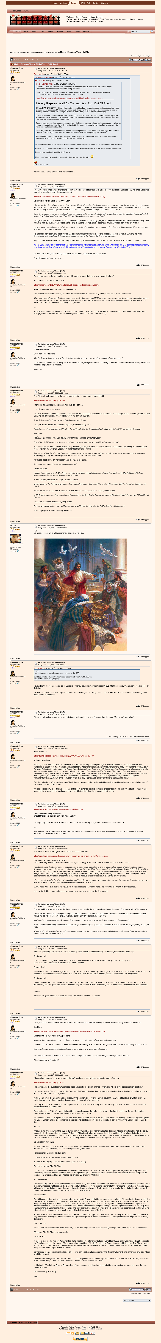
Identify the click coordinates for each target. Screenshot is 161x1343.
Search (50, 31)
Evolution (99, 21)
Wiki (83, 3)
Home (55, 3)
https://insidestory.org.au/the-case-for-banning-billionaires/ (58, 809)
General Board (53, 52)
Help (42, 31)
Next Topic (146, 56)
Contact (104, 3)
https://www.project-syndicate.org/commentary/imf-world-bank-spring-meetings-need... (70, 98)
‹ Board (20, 1322)
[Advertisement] (80, 40)
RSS (102, 19)
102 (37, 60)
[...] (80, 650)
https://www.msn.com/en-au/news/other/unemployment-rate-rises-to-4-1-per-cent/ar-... (70, 1031)
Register (99, 17)
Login (90, 17)
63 (33, 60)
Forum (74, 3)
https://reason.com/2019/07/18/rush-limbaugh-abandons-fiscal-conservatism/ (66, 285)
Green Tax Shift (87, 21)
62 (31, 60)
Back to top (15, 181)
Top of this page (31, 1322)
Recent (60, 31)
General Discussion (38, 52)
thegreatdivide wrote (43, 77)
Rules (69, 31)
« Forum (13, 1322)
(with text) (95, 19)
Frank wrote (39, 74)
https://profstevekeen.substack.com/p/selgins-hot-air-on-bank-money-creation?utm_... (70, 196)
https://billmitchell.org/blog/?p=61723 (49, 400)
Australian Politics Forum (19, 52)
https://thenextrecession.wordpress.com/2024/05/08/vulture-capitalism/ (64, 756)
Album (34, 31)
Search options (111, 19)
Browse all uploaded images (131, 19)
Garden (95, 3)
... (21, 60)
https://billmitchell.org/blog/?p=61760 (49, 1082)
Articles (63, 3)
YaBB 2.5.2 (95, 1327)
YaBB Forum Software (67, 1329)
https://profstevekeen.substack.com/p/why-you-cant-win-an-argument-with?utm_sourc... (71, 856)
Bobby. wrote (39, 668)
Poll (88, 3)
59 (24, 60)
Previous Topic (136, 56)
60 (26, 60)
